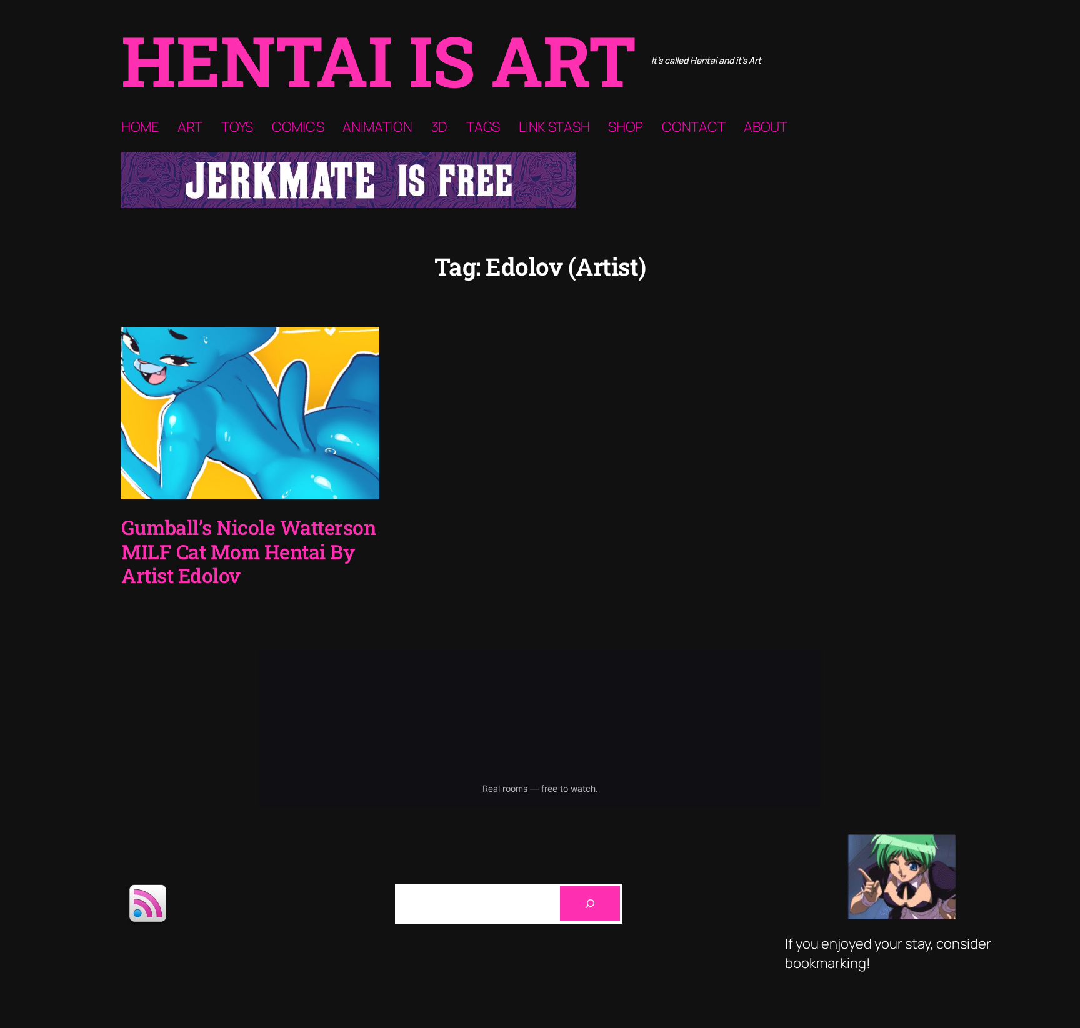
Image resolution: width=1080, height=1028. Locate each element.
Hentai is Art (378, 60)
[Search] (590, 903)
